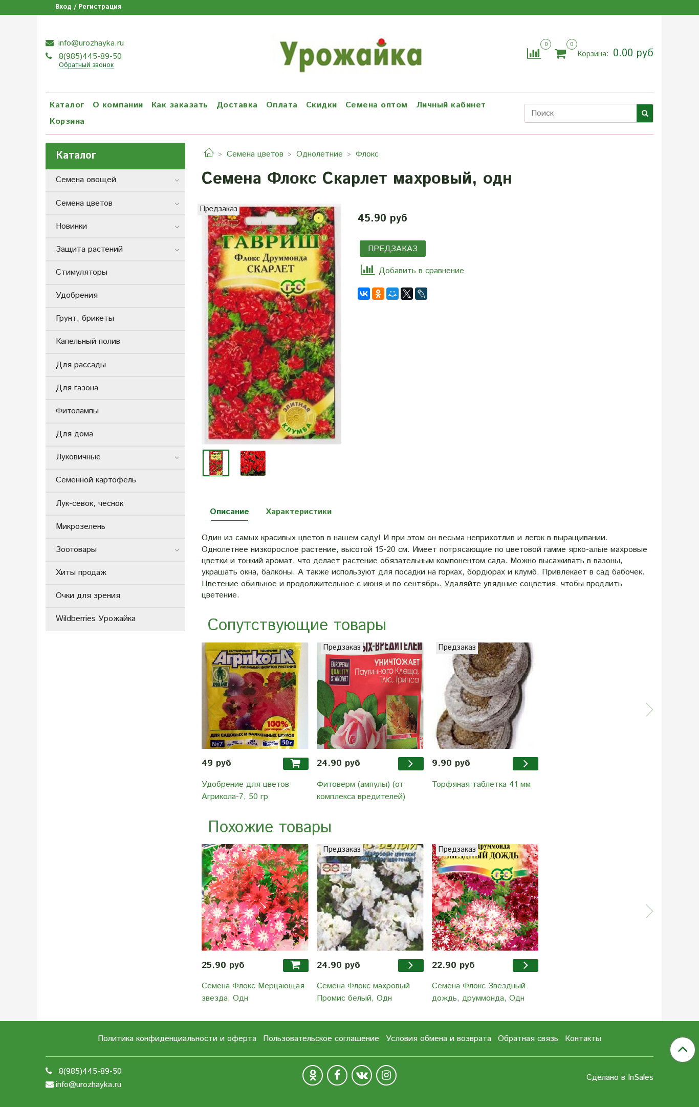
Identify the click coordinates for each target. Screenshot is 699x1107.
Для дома (74, 434)
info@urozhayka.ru (90, 43)
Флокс (367, 154)
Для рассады (81, 365)
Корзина (67, 121)
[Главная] (209, 154)
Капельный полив (88, 341)
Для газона (77, 388)
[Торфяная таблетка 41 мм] (485, 695)
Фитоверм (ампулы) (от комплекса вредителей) (361, 791)
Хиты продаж (81, 573)
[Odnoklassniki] (312, 1075)
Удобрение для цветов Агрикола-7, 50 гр (245, 791)
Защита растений (89, 249)
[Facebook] (337, 1075)
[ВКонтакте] (364, 293)
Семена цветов (255, 154)
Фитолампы (77, 411)
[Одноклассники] (378, 293)
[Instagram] (386, 1075)
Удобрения (77, 295)
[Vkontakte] (362, 1075)
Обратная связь (528, 1039)
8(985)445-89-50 (89, 56)
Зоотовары (76, 550)
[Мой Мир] (392, 293)
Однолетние (319, 154)
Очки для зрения (88, 596)
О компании (118, 105)
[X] (407, 293)
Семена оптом (376, 105)
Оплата (282, 105)
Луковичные (78, 457)
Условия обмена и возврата (438, 1039)
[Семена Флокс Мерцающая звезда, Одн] (255, 897)
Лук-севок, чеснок (89, 504)
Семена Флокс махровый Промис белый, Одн (363, 992)
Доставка (237, 105)
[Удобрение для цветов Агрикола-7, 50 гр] (255, 695)
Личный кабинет (451, 105)
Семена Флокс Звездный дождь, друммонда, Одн (479, 992)
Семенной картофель (96, 480)
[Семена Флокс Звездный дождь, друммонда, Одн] (485, 897)
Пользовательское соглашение (321, 1039)
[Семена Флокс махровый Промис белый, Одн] (370, 897)
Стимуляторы (81, 272)
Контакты (583, 1039)
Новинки (71, 226)
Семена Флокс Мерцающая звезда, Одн (253, 992)
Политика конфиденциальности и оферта (177, 1039)
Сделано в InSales (619, 1078)
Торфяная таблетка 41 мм (481, 784)
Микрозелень (80, 527)
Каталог (67, 105)
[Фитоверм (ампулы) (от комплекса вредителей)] (370, 695)
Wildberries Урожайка (96, 619)
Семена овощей (86, 180)
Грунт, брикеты (85, 318)
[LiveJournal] (421, 293)
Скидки (321, 105)
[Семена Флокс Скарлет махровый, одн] (271, 324)
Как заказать (179, 105)
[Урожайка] (349, 52)
